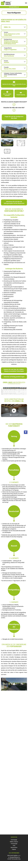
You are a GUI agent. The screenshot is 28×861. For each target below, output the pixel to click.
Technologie (14, 843)
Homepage (14, 839)
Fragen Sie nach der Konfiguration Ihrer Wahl (14, 117)
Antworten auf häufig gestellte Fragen (14, 376)
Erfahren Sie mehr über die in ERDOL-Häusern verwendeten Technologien (14, 370)
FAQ (14, 845)
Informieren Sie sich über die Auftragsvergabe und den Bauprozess (14, 202)
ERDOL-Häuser (14, 841)
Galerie (14, 849)
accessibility (25, 432)
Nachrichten (14, 847)
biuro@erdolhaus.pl (14, 7)
